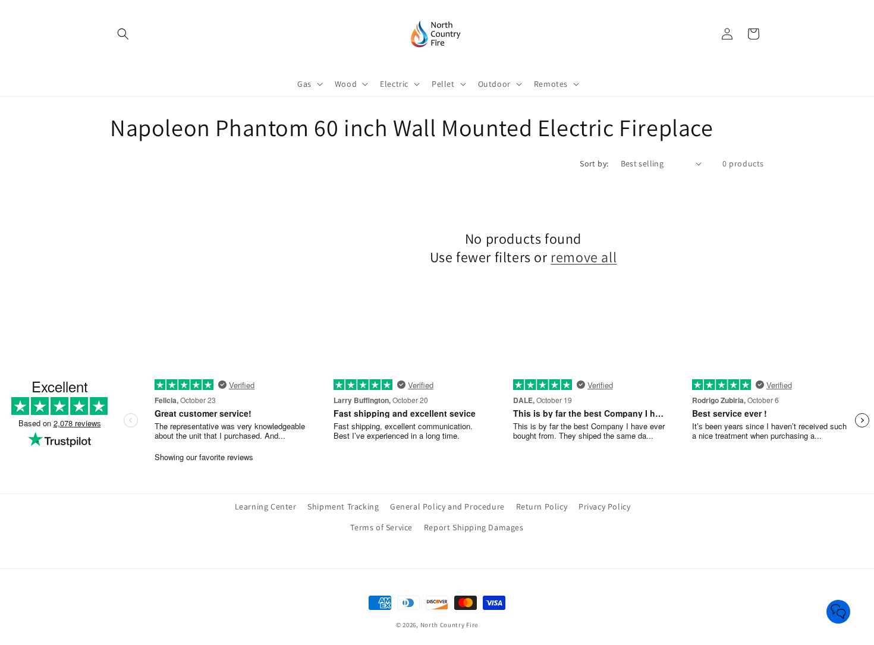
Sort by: (594, 163)
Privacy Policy (604, 506)
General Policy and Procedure (447, 506)
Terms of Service (381, 527)
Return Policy (542, 506)
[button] (123, 34)
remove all (584, 257)
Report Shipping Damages (474, 527)
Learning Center (266, 506)
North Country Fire (449, 625)
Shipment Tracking (343, 506)
